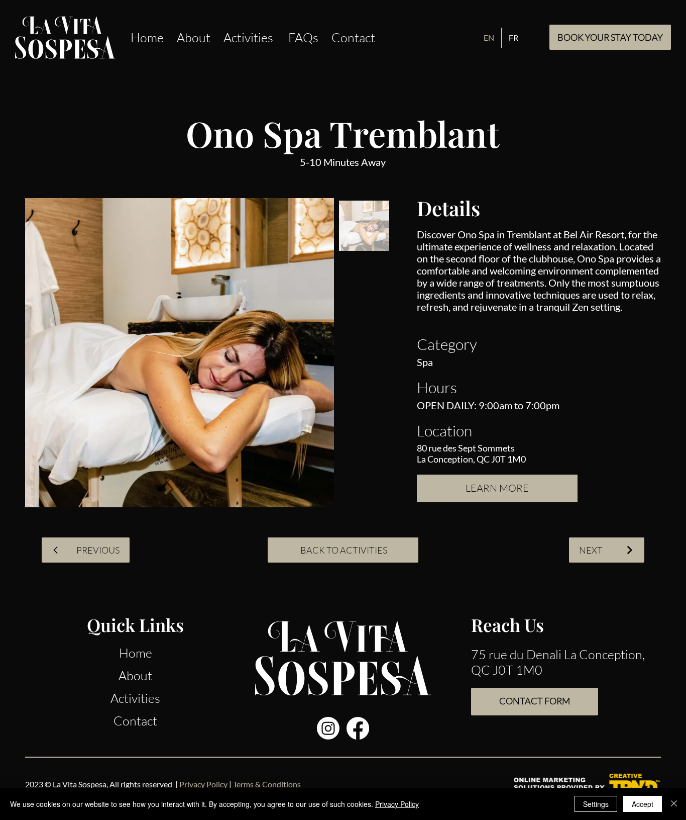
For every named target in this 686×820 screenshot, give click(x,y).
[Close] (674, 804)
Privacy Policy (397, 804)
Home (135, 653)
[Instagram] (328, 728)
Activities (135, 698)
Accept (642, 804)
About (135, 675)
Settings (596, 804)
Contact (135, 720)
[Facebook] (358, 728)
